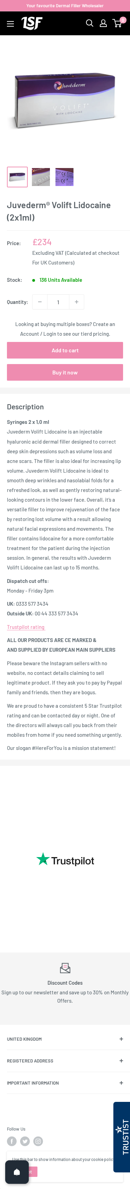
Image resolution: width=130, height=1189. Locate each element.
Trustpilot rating (26, 627)
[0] (117, 23)
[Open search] (90, 23)
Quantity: (17, 302)
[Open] (17, 1172)
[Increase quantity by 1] (76, 302)
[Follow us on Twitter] (25, 1141)
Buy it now (65, 372)
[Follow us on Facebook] (12, 1141)
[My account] (103, 23)
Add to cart (65, 350)
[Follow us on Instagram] (38, 1141)
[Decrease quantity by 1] (40, 302)
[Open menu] (10, 24)
